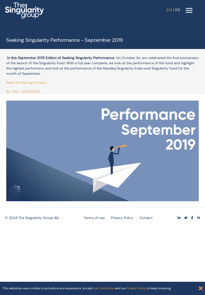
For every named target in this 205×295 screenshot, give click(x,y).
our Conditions (104, 288)
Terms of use (94, 218)
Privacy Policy (122, 218)
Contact (146, 218)
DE (178, 10)
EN (169, 10)
